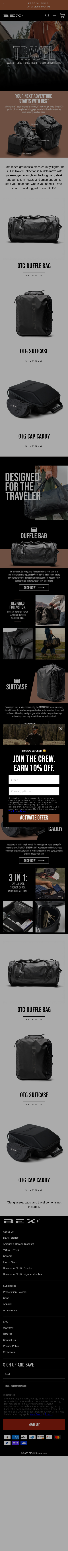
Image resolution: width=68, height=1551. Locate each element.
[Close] (61, 728)
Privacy (23, 811)
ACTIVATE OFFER (34, 817)
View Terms (13, 811)
